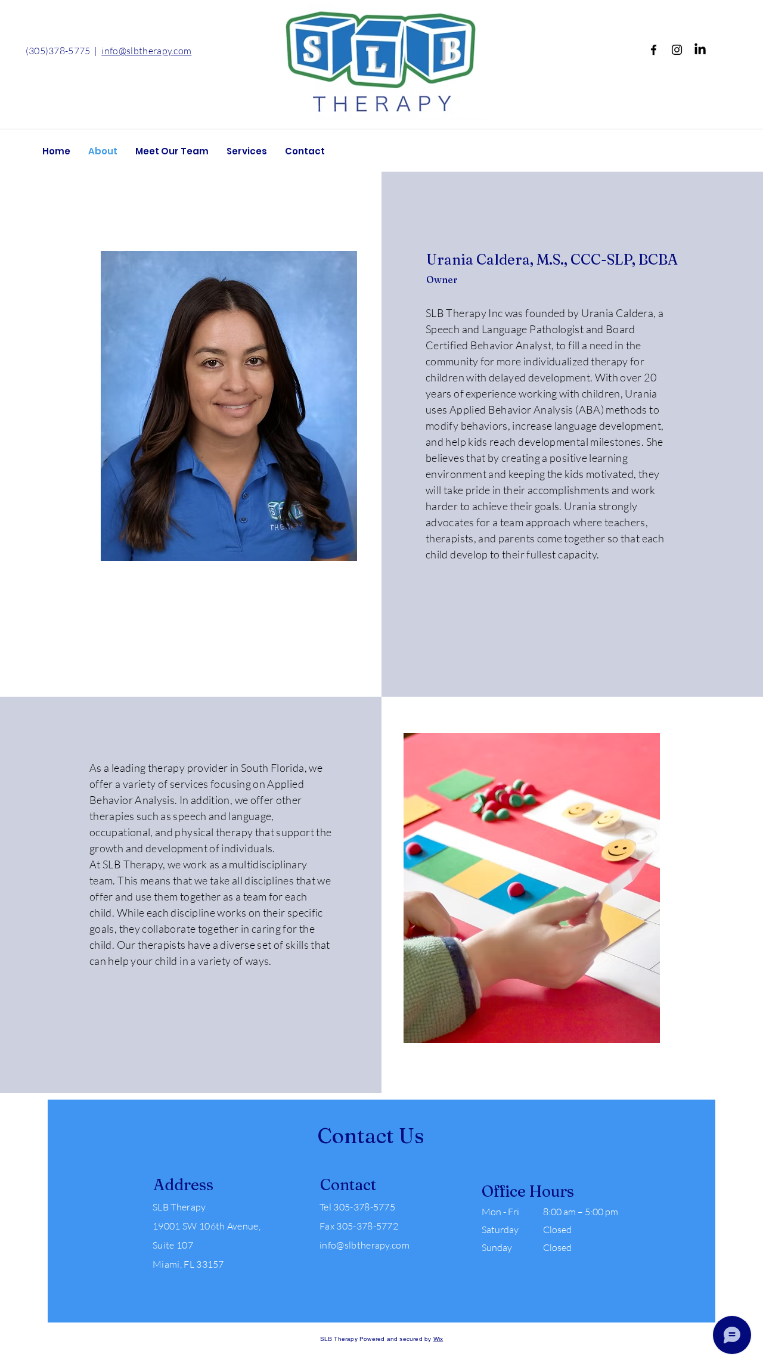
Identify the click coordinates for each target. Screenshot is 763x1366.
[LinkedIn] (700, 50)
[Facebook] (653, 50)
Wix (438, 1339)
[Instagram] (677, 50)
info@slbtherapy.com (146, 51)
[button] (172, 151)
